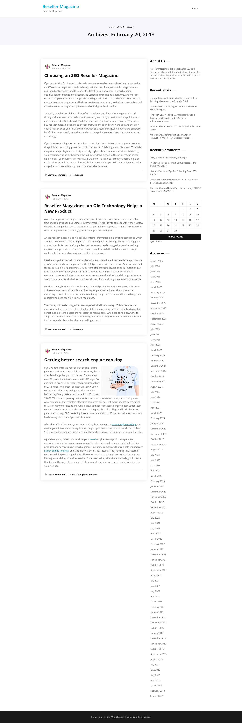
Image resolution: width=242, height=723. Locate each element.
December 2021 (158, 554)
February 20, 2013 (61, 68)
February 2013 (158, 690)
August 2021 (157, 575)
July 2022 (155, 517)
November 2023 (158, 434)
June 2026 (155, 271)
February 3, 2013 (60, 353)
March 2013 (156, 685)
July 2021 (155, 580)
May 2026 (155, 276)
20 (168, 225)
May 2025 (155, 339)
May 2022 (155, 528)
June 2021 (155, 586)
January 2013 (156, 696)
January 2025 (157, 360)
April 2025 (156, 344)
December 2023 (158, 428)
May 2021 (155, 591)
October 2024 (157, 376)
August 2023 (157, 449)
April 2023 (156, 470)
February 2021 (158, 607)
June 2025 (155, 334)
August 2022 (157, 512)
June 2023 (155, 460)
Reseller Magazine (61, 6)
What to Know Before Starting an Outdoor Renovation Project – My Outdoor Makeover (171, 136)
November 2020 (158, 622)
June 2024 (155, 397)
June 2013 (155, 669)
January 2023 (157, 486)
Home (195, 8)
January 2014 (157, 633)
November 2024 (158, 371)
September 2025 (159, 318)
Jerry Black (156, 157)
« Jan (152, 241)
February (129, 26)
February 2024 (158, 418)
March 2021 (156, 601)
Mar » (158, 241)
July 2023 (155, 454)
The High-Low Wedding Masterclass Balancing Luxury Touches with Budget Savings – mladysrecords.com (172, 117)
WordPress (117, 716)
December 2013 (158, 638)
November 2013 (158, 643)
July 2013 (155, 664)
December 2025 (158, 302)
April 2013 (156, 680)
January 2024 (157, 423)
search (93, 439)
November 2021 (158, 559)
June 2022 (155, 523)
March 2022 (156, 538)
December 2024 (158, 365)
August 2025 (157, 323)
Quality (136, 716)
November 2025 (158, 308)
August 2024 (157, 386)
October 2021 (157, 565)
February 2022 (158, 544)
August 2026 (157, 261)
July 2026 (155, 266)
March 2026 (156, 287)
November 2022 (158, 496)
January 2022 (157, 549)
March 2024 (156, 413)
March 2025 (156, 350)
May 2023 (155, 465)
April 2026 (156, 282)
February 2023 (158, 481)
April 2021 (156, 596)
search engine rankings (124, 424)
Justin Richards (158, 179)
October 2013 (157, 648)
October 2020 (157, 627)
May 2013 (155, 675)
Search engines (80, 474)
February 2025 (158, 355)
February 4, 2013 (60, 198)
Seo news (93, 474)
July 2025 (155, 329)
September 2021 (159, 570)
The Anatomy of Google (175, 157)
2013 (119, 26)
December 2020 (158, 617)
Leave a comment (57, 174)
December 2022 (158, 491)
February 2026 (158, 292)
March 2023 (156, 475)
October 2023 (157, 439)
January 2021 (157, 612)
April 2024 (156, 407)
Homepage (77, 174)
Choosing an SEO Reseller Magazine (81, 75)
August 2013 (157, 659)
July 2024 (155, 392)
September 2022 (159, 507)
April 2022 (156, 533)
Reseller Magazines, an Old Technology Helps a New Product (93, 208)
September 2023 (159, 444)
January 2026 (157, 297)
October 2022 (157, 502)
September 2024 (159, 381)
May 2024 (155, 402)
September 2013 (159, 654)
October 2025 (157, 313)
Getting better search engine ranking (83, 360)
